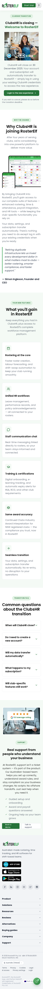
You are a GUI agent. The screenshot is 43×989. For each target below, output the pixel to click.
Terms (4, 968)
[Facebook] (4, 887)
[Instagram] (17, 887)
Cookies (22, 968)
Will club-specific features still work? (16, 685)
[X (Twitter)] (30, 887)
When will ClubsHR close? (20, 625)
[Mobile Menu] (39, 5)
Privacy (13, 968)
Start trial (29, 5)
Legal (31, 968)
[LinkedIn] (11, 887)
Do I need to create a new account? (17, 639)
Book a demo (8, 826)
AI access (5, 970)
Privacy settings (19, 970)
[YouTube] (24, 887)
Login (31, 970)
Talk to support (28, 826)
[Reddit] (36, 887)
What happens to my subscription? (18, 669)
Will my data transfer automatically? (17, 654)
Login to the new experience (20, 93)
